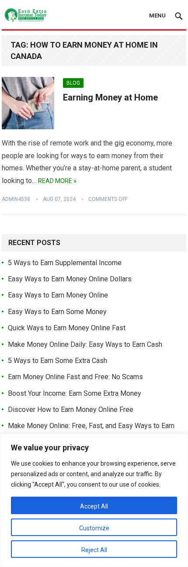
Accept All (94, 506)
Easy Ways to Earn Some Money (57, 312)
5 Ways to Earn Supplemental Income (65, 263)
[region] (94, 500)
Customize (94, 528)
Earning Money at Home (110, 97)
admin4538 (16, 199)
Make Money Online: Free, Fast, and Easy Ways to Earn (91, 426)
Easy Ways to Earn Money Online (58, 295)
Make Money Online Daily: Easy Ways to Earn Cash (85, 344)
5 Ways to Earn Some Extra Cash (57, 360)
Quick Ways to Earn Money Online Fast (66, 328)
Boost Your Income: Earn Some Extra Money (74, 393)
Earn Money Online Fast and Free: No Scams (75, 377)
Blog (73, 83)
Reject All (94, 549)
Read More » (57, 180)
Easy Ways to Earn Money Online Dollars (70, 279)
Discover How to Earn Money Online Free (70, 409)
